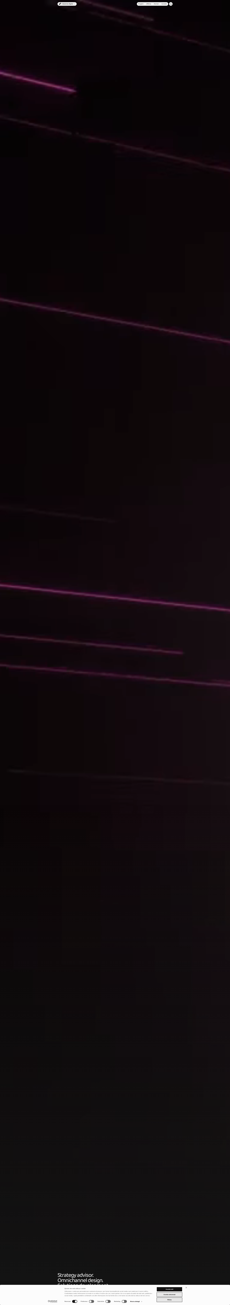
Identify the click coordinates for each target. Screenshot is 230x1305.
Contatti (164, 4)
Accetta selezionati (169, 1294)
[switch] (91, 1301)
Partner (156, 4)
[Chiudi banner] (186, 1287)
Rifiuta (169, 1300)
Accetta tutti (169, 1289)
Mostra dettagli (135, 1301)
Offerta (148, 4)
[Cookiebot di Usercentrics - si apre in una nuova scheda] (52, 1301)
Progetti (140, 4)
